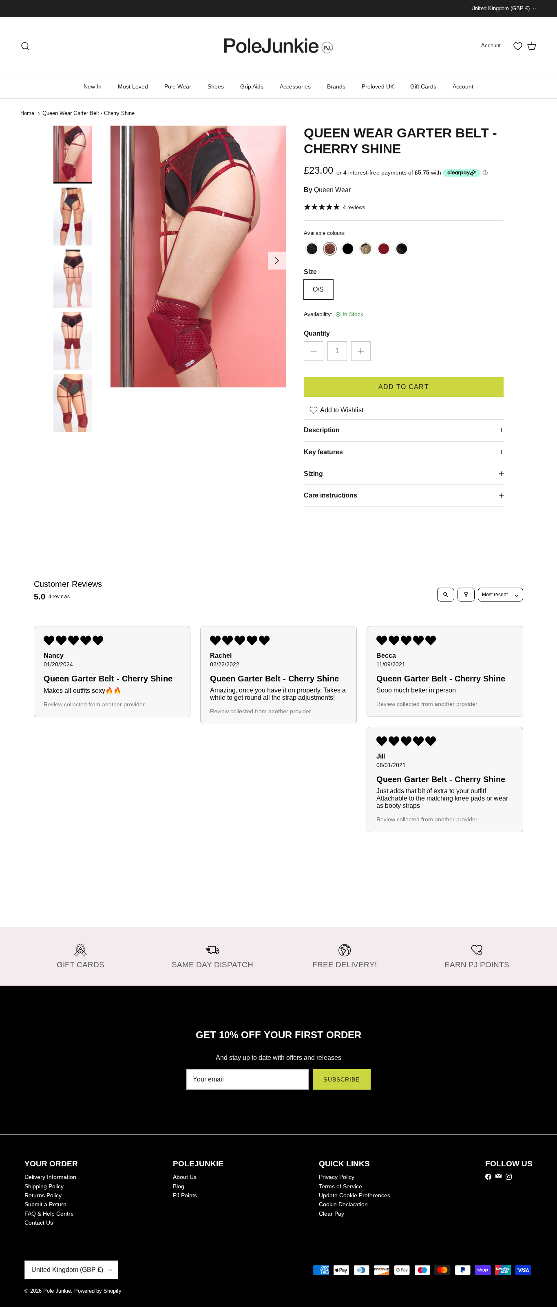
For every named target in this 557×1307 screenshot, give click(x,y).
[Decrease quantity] (313, 351)
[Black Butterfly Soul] (348, 249)
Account (463, 86)
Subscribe (341, 1079)
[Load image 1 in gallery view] (198, 256)
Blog (178, 1186)
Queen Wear (332, 189)
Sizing (313, 473)
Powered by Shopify (98, 1291)
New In (93, 86)
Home (27, 113)
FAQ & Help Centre (49, 1213)
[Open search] (445, 595)
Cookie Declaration (343, 1204)
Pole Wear (177, 86)
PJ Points (185, 1195)
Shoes (216, 86)
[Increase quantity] (361, 351)
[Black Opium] (366, 249)
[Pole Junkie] (278, 45)
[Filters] (466, 595)
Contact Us (38, 1222)
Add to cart (403, 386)
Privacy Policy (336, 1177)
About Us (185, 1177)
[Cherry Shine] (330, 249)
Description (322, 430)
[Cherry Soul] (384, 249)
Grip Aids (251, 86)
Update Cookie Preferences (354, 1195)
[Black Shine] (312, 249)
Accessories (295, 86)
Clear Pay (331, 1213)
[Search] (25, 46)
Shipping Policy (44, 1186)
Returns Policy (43, 1195)
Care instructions (330, 495)
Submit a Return (45, 1204)
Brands (336, 86)
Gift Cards (423, 86)
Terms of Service (340, 1186)
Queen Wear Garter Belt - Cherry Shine (88, 113)
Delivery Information (50, 1177)
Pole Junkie (57, 1291)
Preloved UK (378, 86)
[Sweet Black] (401, 249)
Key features (323, 452)
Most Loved (133, 86)
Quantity (317, 333)
